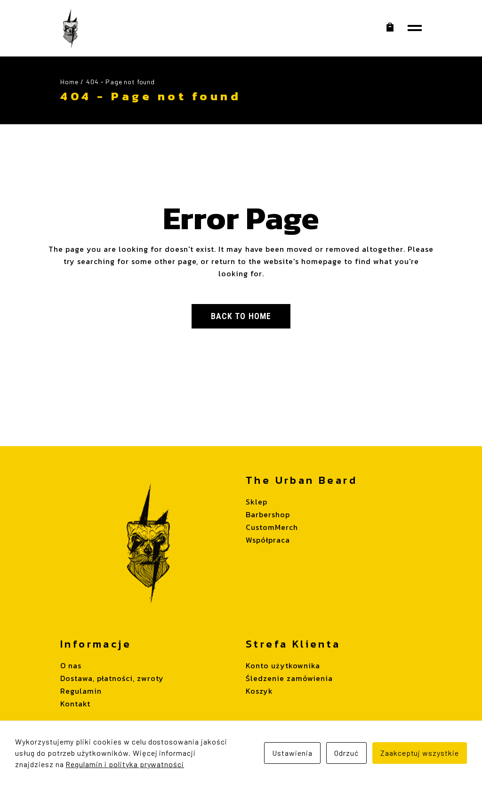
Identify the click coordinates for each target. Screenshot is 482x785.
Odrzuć (346, 752)
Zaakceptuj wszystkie (419, 752)
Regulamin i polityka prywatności (124, 764)
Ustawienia (292, 752)
